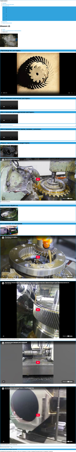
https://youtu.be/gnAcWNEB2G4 (6, 125)
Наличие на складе (11, 16)
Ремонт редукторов (7, 23)
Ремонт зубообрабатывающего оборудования (16, 20)
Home (3, 29)
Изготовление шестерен (8, 4)
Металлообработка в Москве (12, 17)
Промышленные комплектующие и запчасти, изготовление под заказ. (23, 19)
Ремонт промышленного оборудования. (11, 30)
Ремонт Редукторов (12, 15)
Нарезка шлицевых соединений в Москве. (15, 7)
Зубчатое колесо (11, 9)
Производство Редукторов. (11, 13)
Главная (4, 3)
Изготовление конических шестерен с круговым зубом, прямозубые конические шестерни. (28, 11)
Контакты (4, 21)
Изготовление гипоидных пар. (14, 12)
